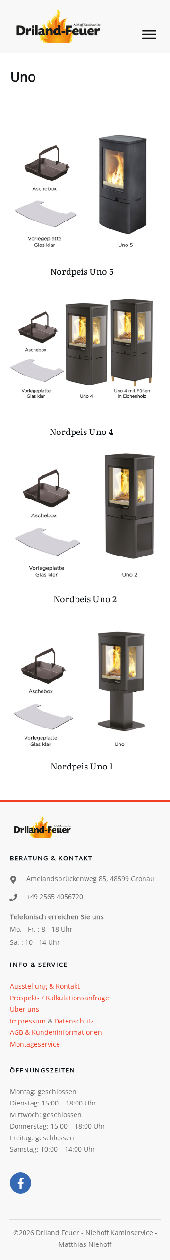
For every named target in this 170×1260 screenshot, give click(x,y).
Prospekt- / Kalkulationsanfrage (59, 997)
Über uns (24, 1009)
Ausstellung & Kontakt (45, 986)
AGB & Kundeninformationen (56, 1032)
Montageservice (35, 1043)
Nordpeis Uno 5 (81, 201)
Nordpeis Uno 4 (81, 361)
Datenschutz (74, 1020)
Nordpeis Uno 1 (81, 696)
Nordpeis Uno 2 (85, 525)
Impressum (28, 1020)
